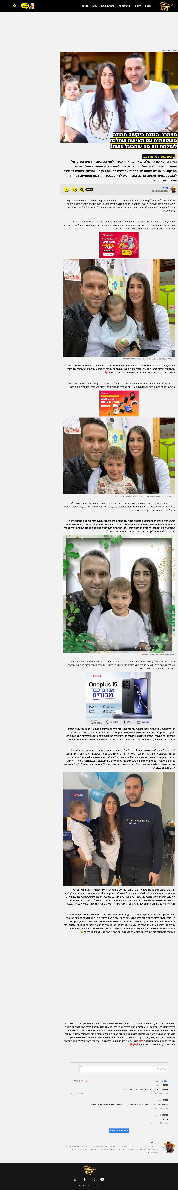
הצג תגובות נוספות (119, 1131)
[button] (15, 6)
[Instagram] (93, 1179)
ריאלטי (137, 6)
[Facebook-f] (84, 1179)
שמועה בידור (172, 50)
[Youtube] (102, 1179)
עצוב (94, 6)
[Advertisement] (119, 30)
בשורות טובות (107, 6)
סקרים (85, 6)
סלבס (148, 6)
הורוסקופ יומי (124, 6)
